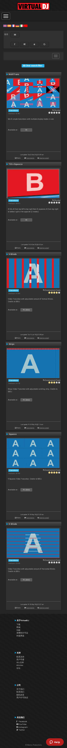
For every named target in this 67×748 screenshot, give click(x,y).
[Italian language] (21, 26)
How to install (44, 158)
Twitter (21, 730)
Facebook (22, 721)
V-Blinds (13, 254)
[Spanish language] (9, 26)
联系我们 (20, 692)
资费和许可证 (22, 633)
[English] (5, 26)
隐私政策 (20, 695)
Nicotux (57, 110)
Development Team (52, 290)
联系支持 (20, 657)
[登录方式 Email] (15, 34)
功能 (18, 630)
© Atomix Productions (33, 745)
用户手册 (20, 659)
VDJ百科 (20, 662)
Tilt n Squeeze (16, 164)
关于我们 (20, 689)
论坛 (18, 668)
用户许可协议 (22, 697)
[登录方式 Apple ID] (34, 44)
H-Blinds (13, 524)
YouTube (22, 724)
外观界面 (20, 636)
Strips (11, 344)
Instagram (23, 727)
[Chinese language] (25, 26)
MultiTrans (14, 74)
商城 (18, 627)
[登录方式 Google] (44, 44)
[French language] (13, 26)
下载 (18, 624)
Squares (13, 434)
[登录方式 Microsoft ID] (24, 44)
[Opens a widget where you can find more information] (55, 742)
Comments (30, 158)
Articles (19, 665)
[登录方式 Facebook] (14, 44)
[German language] (17, 26)
